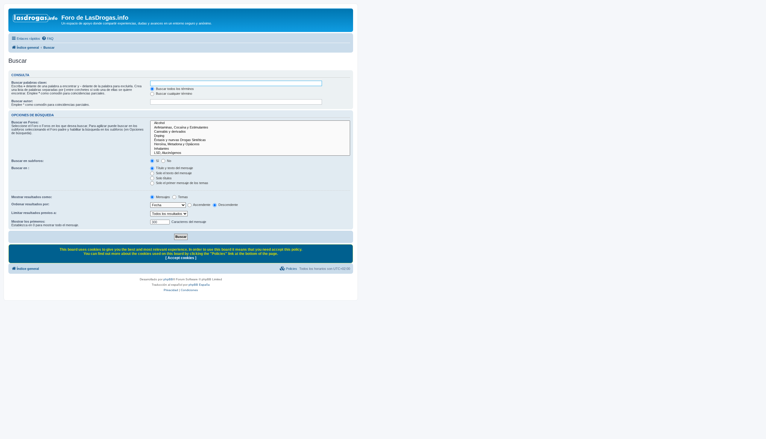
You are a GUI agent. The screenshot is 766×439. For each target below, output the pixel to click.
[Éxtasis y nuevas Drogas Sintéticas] (250, 140)
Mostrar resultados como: (31, 197)
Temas (182, 197)
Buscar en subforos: (27, 161)
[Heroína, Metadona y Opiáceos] (250, 144)
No (168, 161)
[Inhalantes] (250, 149)
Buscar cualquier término (173, 93)
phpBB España (199, 284)
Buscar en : (20, 168)
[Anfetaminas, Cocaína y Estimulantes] (250, 128)
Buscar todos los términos (174, 89)
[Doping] (250, 136)
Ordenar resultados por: (30, 204)
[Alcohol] (250, 123)
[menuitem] (48, 38)
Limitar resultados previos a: (34, 213)
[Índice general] (35, 19)
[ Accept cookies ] (180, 258)
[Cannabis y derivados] (250, 132)
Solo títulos (163, 178)
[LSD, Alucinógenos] (250, 153)
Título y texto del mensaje (174, 168)
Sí (157, 161)
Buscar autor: (22, 101)
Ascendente (201, 205)
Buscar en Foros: (25, 122)
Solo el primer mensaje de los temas (181, 183)
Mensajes (162, 197)
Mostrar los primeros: (28, 221)
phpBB (168, 279)
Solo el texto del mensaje (173, 173)
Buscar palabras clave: (29, 82)
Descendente (228, 205)
